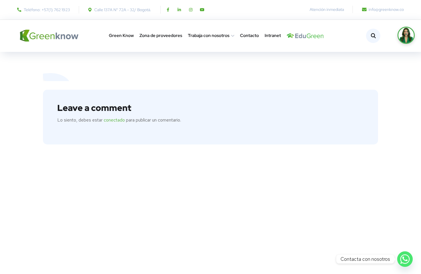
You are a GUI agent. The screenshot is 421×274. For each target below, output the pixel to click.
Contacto (249, 35)
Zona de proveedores (160, 35)
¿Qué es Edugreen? (289, 35)
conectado (114, 120)
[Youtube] (202, 10)
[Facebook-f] (168, 10)
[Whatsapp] (405, 259)
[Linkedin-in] (179, 10)
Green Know (121, 35)
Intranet (273, 35)
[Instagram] (191, 10)
